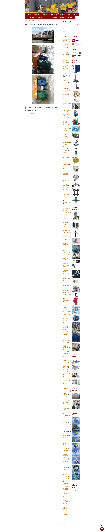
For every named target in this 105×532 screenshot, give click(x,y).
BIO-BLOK (65, 82)
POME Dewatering (65, 262)
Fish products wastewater (66, 455)
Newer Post (29, 120)
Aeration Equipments (65, 41)
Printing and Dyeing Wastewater (66, 485)
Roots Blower (66, 297)
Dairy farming (66, 448)
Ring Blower (66, 294)
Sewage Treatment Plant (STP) (66, 493)
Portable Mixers (66, 273)
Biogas (64, 437)
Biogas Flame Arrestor (66, 98)
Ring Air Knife (66, 292)
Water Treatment (67, 419)
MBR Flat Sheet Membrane (66, 229)
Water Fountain (66, 412)
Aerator (64, 47)
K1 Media (65, 215)
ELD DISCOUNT (31, 17)
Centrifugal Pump (67, 117)
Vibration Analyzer (65, 399)
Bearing (65, 88)
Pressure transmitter (65, 278)
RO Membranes (66, 285)
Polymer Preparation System (65, 270)
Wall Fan (65, 406)
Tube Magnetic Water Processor (67, 384)
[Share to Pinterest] (34, 113)
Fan (64, 166)
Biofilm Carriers (66, 90)
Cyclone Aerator (66, 130)
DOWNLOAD (53, 14)
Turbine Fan (65, 388)
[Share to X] (32, 113)
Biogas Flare (66, 101)
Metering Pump (66, 246)
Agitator (65, 52)
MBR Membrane (67, 232)
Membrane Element (65, 240)
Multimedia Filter (67, 254)
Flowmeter (65, 187)
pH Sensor (65, 427)
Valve (64, 396)
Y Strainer (65, 422)
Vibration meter (66, 402)
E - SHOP (69, 14)
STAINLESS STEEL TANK (66, 308)
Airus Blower (66, 68)
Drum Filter (65, 150)
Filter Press (65, 171)
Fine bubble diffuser (65, 174)
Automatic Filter (66, 75)
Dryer (64, 152)
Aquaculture (66, 435)
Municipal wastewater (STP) (65, 473)
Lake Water (65, 469)
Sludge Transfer (66, 353)
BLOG (75, 14)
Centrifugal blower (65, 122)
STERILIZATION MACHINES (66, 315)
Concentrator (66, 128)
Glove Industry (66, 461)
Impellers (65, 206)
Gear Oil (65, 189)
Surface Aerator (66, 373)
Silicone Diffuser (67, 337)
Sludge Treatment (65, 357)
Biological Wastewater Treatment (66, 445)
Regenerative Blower (66, 289)
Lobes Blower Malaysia (66, 221)
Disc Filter (65, 144)
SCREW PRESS (66, 304)
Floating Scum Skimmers (66, 184)
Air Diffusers (66, 56)
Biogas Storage (66, 107)
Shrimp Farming (66, 496)
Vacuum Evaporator (65, 394)
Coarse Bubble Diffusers (66, 125)
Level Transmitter (65, 218)
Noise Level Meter (65, 259)
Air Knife (65, 60)
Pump (64, 283)
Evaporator (65, 164)
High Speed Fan (66, 199)
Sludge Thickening (65, 350)
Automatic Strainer (65, 79)
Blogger (64, 524)
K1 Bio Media (66, 212)
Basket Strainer (66, 85)
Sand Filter (65, 318)
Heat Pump (65, 196)
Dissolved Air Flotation (66, 147)
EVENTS (48, 17)
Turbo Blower (66, 391)
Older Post (57, 120)
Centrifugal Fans (67, 114)
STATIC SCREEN (67, 311)
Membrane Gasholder (65, 244)
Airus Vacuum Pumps (66, 72)
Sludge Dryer (66, 360)
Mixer (64, 250)
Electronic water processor (66, 161)
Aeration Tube (66, 44)
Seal (64, 320)
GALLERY (40, 17)
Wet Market (65, 514)
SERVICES (45, 14)
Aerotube (65, 50)
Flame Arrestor (66, 177)
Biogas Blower (66, 94)
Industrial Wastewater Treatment (66, 466)
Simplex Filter (66, 340)
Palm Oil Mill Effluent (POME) (66, 479)
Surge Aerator (66, 376)
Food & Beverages (65, 458)
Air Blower (65, 54)
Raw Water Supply (65, 489)
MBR (64, 226)
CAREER (55, 17)
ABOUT (29, 14)
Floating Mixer (66, 180)
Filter (64, 168)
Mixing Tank (66, 252)
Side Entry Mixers (65, 330)
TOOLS (61, 14)
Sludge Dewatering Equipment (65, 346)
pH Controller (66, 424)
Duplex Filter (66, 155)
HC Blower (65, 192)
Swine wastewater (65, 508)
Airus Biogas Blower (66, 65)
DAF (64, 134)
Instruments (66, 208)
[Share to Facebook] (33, 113)
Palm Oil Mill (66, 476)
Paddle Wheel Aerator (66, 266)
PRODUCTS (36, 14)
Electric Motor (66, 157)
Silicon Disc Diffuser (65, 334)
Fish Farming (66, 450)
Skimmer (65, 342)
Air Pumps (65, 62)
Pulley (64, 280)
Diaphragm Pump (65, 139)
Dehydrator (65, 136)
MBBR (64, 224)
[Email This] (30, 113)
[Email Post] (28, 113)
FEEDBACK (62, 17)
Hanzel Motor (66, 194)
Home (43, 120)
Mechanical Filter (67, 236)
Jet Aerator (65, 210)
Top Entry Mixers (67, 380)
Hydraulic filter (66, 202)
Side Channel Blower (66, 327)
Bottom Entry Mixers (66, 111)
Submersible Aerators (66, 367)
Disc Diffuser (66, 142)
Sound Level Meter (66, 363)
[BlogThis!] (31, 113)
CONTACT (70, 17)
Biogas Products (67, 103)
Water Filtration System (66, 409)
